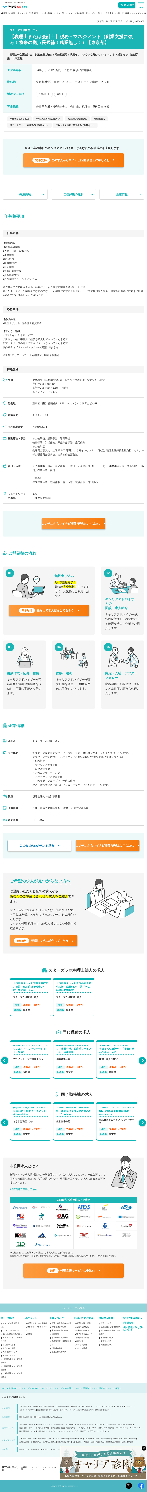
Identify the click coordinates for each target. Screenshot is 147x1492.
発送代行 (54, 1449)
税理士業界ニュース (84, 1334)
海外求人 (89, 1406)
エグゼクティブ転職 (91, 1438)
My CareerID (135, 1428)
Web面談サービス (10, 1352)
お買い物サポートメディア (47, 1431)
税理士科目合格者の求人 (110, 1327)
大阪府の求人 (106, 1345)
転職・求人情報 (78, 1406)
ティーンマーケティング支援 (93, 1424)
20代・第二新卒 (53, 1438)
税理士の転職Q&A (59, 1352)
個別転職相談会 (82, 1338)
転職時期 (55, 1334)
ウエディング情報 (42, 1428)
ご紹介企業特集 (82, 1327)
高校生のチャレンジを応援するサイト (67, 1424)
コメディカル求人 (49, 1442)
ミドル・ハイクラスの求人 (103, 1406)
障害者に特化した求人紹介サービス (50, 1410)
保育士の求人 (77, 1442)
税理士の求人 (106, 1323)
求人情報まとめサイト (27, 1424)
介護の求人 (100, 1442)
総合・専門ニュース (44, 1424)
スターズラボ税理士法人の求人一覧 (84, 13)
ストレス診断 (81, 1348)
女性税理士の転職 (59, 1327)
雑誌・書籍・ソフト (26, 1428)
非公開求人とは (9, 1345)
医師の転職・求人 (64, 1442)
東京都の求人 (106, 1341)
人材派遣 (22, 1438)
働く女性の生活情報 (125, 1424)
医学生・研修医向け (63, 1406)
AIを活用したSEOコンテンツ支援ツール (94, 1431)
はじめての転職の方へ (12, 1330)
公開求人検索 (106, 1318)
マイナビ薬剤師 (98, 1388)
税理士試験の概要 (83, 1323)
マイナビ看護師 (82, 1388)
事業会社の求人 (107, 1338)
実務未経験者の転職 (60, 1330)
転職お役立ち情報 (83, 1318)
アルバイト (119, 1406)
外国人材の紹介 (128, 1442)
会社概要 (24, 1468)
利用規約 (128, 1323)
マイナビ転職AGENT (10, 1388)
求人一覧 (60, 13)
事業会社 (30, 1334)
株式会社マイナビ (10, 1468)
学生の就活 (23, 1406)
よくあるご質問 (9, 1348)
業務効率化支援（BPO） (40, 1449)
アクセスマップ (9, 1355)
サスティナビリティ (50, 1468)
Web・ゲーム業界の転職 (37, 1438)
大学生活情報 (111, 1424)
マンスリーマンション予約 (68, 1431)
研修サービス (24, 1449)
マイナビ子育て (84, 1428)
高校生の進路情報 (25, 1417)
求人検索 (48, 13)
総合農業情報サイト (69, 1428)
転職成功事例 (57, 1348)
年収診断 (79, 1341)
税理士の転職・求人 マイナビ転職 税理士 (21, 13)
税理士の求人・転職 (120, 1438)
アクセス (35, 1468)
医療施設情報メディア (27, 1431)
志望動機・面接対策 (60, 1338)
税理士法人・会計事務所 (37, 1323)
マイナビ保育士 (114, 1388)
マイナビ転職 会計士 (64, 1388)
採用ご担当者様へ (132, 1318)
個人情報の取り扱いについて (133, 1328)
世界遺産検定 (55, 1428)
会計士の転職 (106, 1438)
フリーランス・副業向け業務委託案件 (79, 1410)
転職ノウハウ (57, 1318)
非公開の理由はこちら (24, 1189)
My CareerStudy (122, 1428)
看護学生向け (49, 1406)
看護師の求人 (36, 1442)
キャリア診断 (81, 1345)
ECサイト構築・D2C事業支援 (103, 1428)
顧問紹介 (132, 1438)
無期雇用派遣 (89, 1442)
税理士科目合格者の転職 (61, 1323)
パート (127, 1406)
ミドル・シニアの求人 (27, 1410)
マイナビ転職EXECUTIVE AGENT (37, 1388)
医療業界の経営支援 (113, 1442)
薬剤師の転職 (24, 1442)
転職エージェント (76, 1438)
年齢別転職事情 (82, 1330)
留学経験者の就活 (35, 1406)
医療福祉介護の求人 (102, 1410)
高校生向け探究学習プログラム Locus (48, 1417)
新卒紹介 (64, 1438)
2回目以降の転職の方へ (12, 1334)
